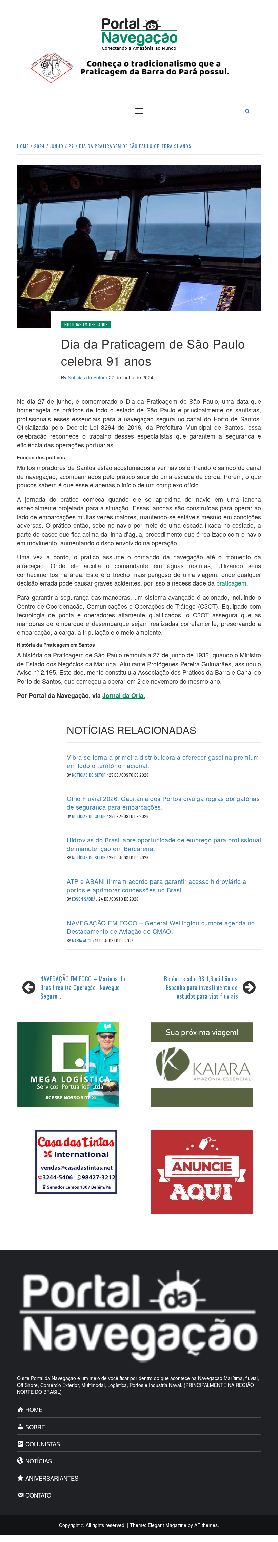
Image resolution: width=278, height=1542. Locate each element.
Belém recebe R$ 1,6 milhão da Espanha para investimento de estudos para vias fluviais (201, 987)
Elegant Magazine (167, 1525)
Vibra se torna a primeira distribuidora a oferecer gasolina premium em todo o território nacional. (163, 761)
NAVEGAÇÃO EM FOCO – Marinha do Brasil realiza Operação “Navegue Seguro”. (82, 987)
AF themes (206, 1525)
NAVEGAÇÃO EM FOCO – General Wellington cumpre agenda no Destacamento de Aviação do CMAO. (161, 926)
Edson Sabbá (84, 899)
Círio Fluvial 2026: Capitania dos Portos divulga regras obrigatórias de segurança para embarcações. (163, 802)
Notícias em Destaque (85, 324)
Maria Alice (82, 940)
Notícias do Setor (87, 377)
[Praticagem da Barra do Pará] (139, 66)
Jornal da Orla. (123, 695)
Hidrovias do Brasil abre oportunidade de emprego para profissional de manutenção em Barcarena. (164, 844)
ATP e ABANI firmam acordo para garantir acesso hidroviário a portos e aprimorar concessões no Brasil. (156, 885)
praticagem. (233, 582)
